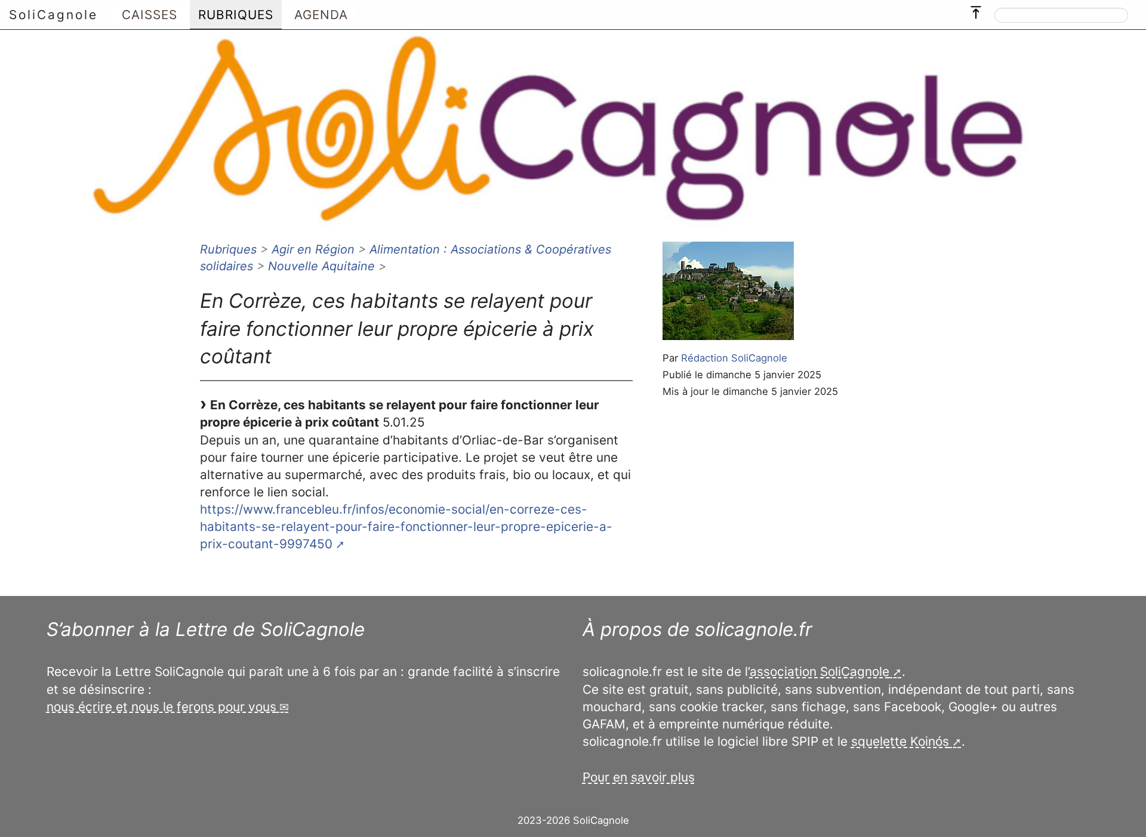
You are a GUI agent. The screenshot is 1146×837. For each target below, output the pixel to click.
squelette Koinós (900, 741)
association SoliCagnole (819, 671)
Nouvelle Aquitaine (321, 266)
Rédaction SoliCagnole (734, 358)
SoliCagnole (53, 14)
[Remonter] (975, 9)
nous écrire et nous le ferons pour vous (161, 706)
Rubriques (228, 249)
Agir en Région (313, 249)
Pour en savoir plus (639, 777)
